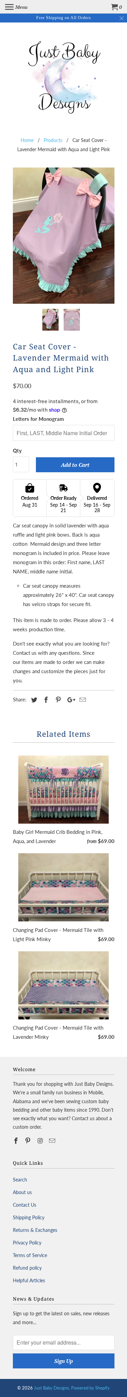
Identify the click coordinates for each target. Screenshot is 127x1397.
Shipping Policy (28, 1217)
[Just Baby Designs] (63, 75)
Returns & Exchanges (35, 1230)
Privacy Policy (27, 1242)
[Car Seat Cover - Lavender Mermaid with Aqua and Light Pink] (63, 236)
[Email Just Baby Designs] (53, 1140)
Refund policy (27, 1268)
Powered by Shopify (90, 1388)
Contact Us (24, 1205)
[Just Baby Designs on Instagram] (40, 1140)
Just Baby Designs (51, 1388)
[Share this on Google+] (69, 699)
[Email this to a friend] (81, 699)
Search (20, 1179)
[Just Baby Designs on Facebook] (16, 1140)
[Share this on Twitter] (33, 699)
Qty (17, 450)
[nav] (16, 7)
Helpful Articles (29, 1280)
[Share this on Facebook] (45, 699)
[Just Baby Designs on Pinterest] (28, 1140)
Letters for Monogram (38, 419)
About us (22, 1192)
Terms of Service (30, 1255)
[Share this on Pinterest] (57, 699)
